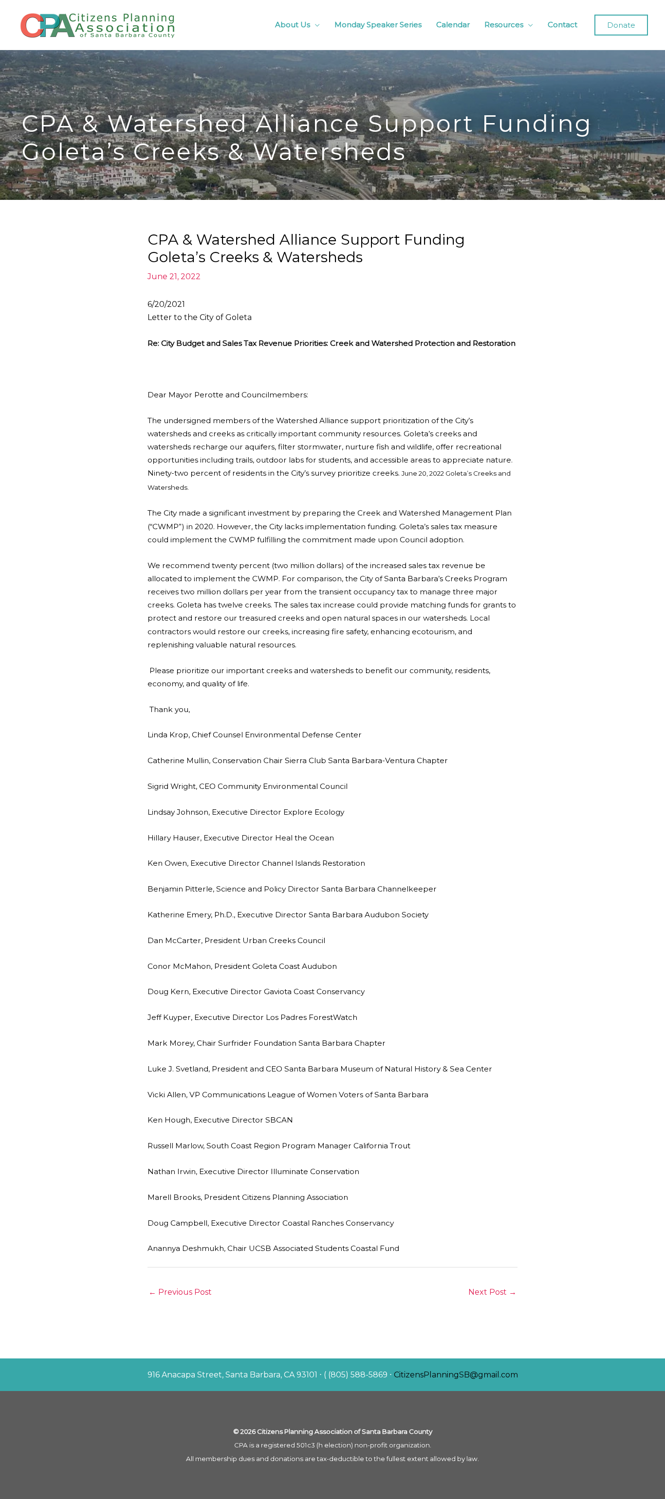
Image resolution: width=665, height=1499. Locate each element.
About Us (292, 24)
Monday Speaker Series (378, 24)
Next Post (492, 1292)
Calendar (453, 24)
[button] (621, 25)
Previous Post (180, 1292)
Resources (503, 24)
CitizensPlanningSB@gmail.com (456, 1374)
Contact (562, 24)
